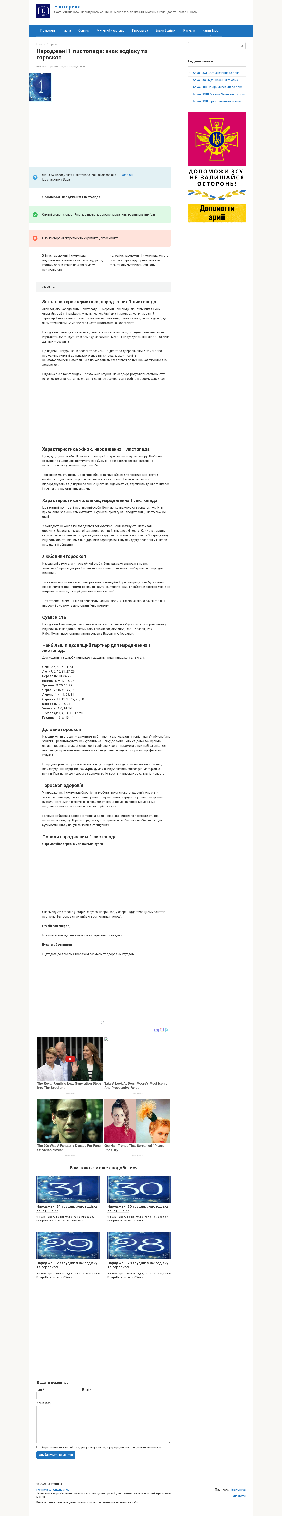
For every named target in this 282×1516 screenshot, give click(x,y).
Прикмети (47, 30)
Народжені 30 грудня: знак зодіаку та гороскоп (137, 1208)
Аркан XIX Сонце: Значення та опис (217, 87)
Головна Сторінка (46, 44)
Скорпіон (126, 175)
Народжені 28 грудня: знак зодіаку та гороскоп (137, 1265)
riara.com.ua (238, 1489)
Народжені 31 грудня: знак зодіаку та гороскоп (66, 1208)
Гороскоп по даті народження (66, 66)
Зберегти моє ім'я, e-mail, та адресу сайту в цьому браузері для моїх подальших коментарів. (101, 1447)
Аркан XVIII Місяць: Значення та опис (219, 94)
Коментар (43, 1403)
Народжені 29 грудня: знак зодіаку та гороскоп (66, 1265)
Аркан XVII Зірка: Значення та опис (217, 101)
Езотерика (67, 6)
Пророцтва (140, 30)
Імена (67, 30)
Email (87, 1390)
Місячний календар (110, 30)
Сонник (83, 30)
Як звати (239, 1496)
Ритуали (189, 30)
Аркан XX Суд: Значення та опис (215, 80)
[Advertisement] (106, 133)
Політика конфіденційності (53, 1489)
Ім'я (40, 1390)
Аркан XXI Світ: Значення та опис (216, 73)
